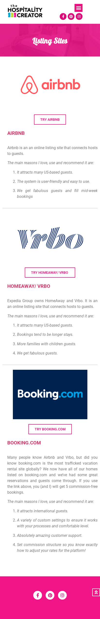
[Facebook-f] (63, 16)
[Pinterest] (71, 16)
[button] (79, 8)
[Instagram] (79, 16)
